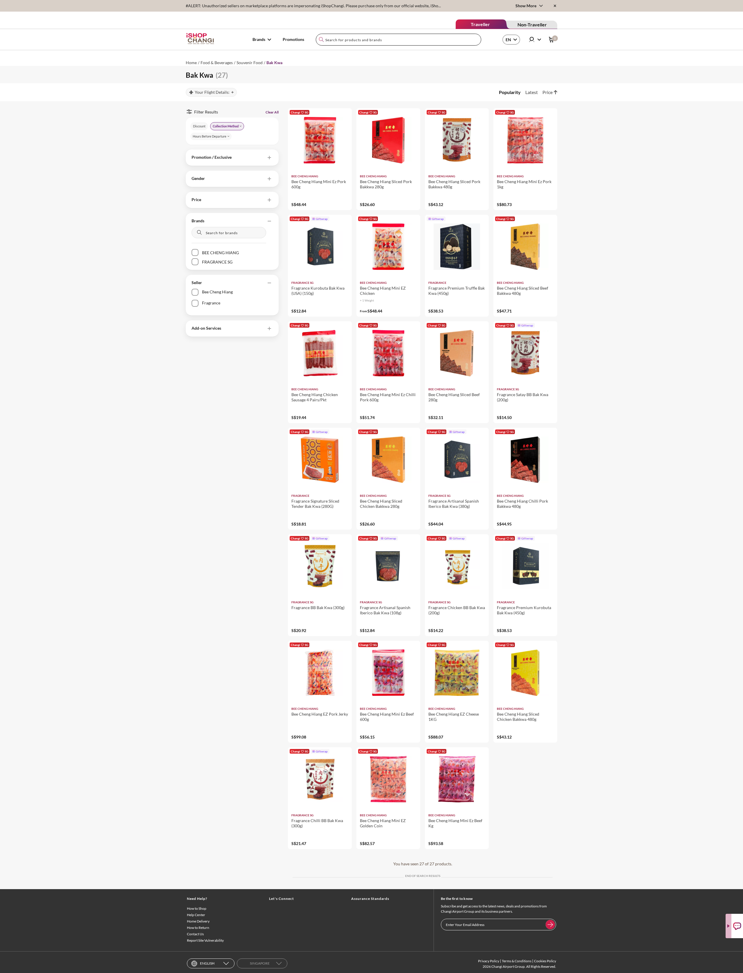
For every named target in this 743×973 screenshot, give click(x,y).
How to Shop (196, 908)
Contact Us (195, 934)
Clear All (272, 112)
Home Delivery (198, 921)
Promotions (293, 39)
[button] (232, 157)
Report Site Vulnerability (205, 940)
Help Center (196, 915)
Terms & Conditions (516, 961)
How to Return (198, 927)
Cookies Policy (545, 961)
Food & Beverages (217, 62)
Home (191, 62)
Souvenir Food (250, 62)
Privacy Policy (488, 961)
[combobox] (398, 40)
